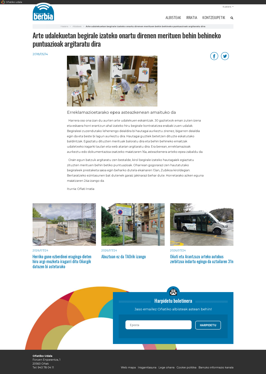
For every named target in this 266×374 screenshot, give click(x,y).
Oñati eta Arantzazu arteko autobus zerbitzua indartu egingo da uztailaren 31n (201, 258)
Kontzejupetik (213, 17)
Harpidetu (208, 325)
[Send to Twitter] (225, 56)
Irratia (191, 17)
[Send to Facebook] (214, 56)
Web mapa (128, 367)
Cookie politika (186, 367)
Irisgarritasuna (147, 367)
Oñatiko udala (13, 2)
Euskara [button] (227, 6)
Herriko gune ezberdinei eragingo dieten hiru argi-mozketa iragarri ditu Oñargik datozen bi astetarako (62, 261)
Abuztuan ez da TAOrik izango (123, 256)
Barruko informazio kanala (216, 367)
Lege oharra (166, 367)
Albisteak (173, 17)
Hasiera (64, 26)
